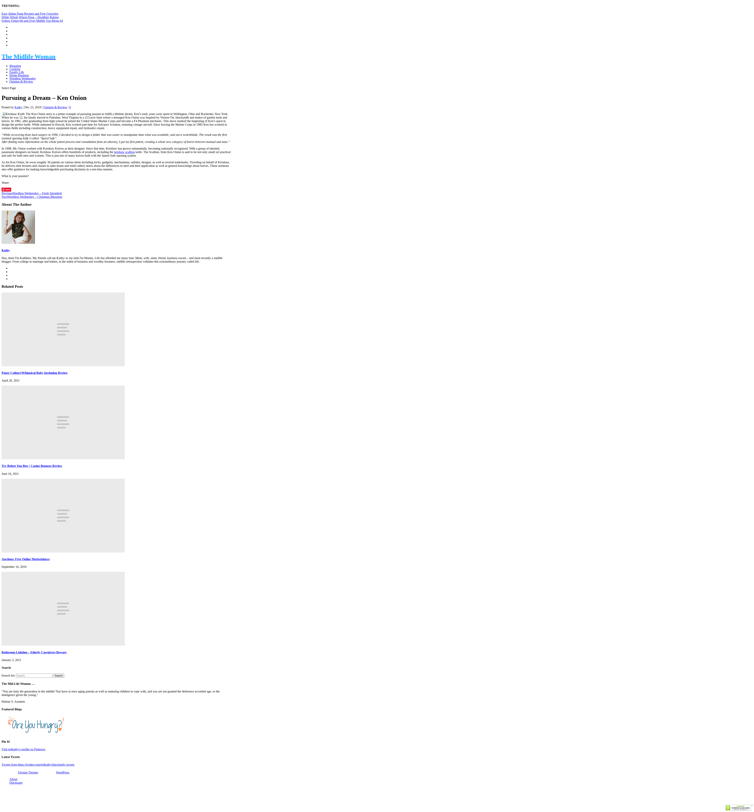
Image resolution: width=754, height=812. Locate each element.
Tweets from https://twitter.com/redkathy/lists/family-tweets (38, 764)
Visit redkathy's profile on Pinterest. (24, 749)
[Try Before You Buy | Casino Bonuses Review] (63, 458)
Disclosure (16, 782)
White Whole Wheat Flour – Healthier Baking (30, 17)
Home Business (19, 75)
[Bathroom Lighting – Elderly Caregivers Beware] (63, 644)
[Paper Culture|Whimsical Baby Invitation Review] (63, 365)
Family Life (16, 72)
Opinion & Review (21, 81)
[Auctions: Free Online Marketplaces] (63, 551)
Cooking (14, 69)
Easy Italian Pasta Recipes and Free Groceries (30, 13)
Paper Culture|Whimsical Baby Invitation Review (35, 372)
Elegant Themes (28, 772)
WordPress (62, 772)
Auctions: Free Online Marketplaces (26, 559)
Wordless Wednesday (22, 78)
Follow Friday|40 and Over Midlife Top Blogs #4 (32, 20)
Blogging (15, 66)
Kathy (18, 107)
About (13, 779)
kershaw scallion (124, 152)
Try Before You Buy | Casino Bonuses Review (32, 466)
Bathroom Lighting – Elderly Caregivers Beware (34, 652)
